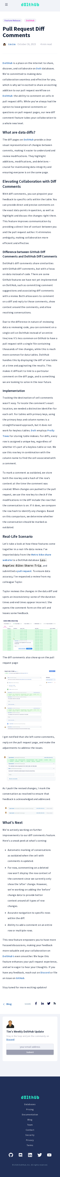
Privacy (30, 1140)
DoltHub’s (8, 956)
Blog (9, 1004)
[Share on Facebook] (36, 1003)
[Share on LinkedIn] (42, 1003)
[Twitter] (39, 1155)
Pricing (30, 1109)
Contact (30, 1129)
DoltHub (30, 20)
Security (29, 1135)
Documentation (30, 1114)
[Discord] (20, 1155)
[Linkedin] (30, 1155)
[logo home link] (30, 4)
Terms (30, 1145)
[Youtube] (49, 1155)
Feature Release (12, 20)
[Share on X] (49, 1003)
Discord (45, 972)
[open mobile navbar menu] (6, 4)
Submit (30, 1052)
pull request (24, 571)
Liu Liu (12, 44)
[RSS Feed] (54, 1005)
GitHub (20, 978)
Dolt (38, 68)
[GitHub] (11, 1155)
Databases (30, 1104)
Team (30, 1124)
